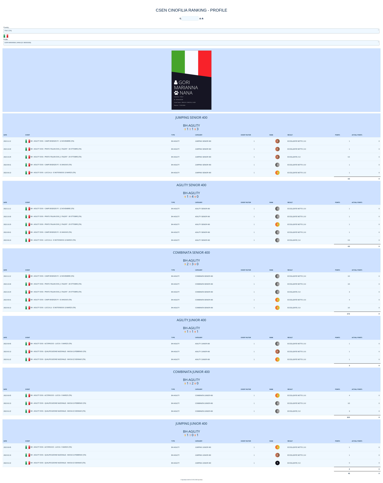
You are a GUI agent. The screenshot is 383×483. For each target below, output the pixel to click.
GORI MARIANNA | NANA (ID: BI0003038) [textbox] (17, 42)
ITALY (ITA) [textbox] (8, 30)
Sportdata (200, 479)
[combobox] (191, 31)
